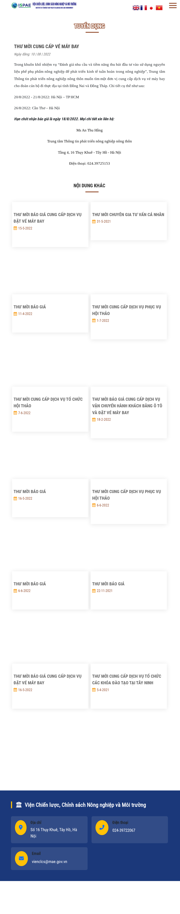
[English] (136, 7)
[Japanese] (151, 7)
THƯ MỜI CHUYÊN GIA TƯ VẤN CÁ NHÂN (128, 214)
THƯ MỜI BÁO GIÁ (30, 307)
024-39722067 (123, 830)
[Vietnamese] (159, 7)
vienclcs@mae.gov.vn (49, 861)
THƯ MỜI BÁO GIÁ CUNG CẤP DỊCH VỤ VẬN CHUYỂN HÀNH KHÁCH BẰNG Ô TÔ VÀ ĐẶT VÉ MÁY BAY (127, 406)
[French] (143, 7)
